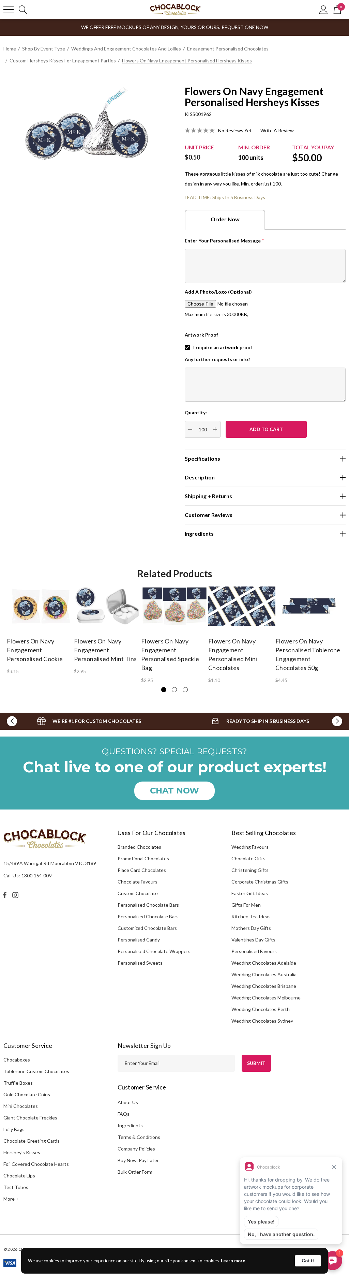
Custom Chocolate (138, 893)
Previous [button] (12, 721)
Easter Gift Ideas (249, 893)
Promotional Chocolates (143, 858)
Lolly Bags (14, 1129)
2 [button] (174, 689)
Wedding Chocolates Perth (260, 1009)
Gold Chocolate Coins (26, 1094)
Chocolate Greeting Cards (31, 1141)
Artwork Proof (201, 335)
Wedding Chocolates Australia (264, 974)
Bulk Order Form (135, 1172)
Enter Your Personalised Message (224, 240)
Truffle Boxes (18, 1083)
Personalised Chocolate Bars (148, 905)
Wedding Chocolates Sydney (262, 1021)
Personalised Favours (254, 951)
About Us (128, 1102)
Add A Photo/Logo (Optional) (218, 292)
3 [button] (185, 689)
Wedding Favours (250, 847)
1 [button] (163, 689)
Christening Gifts (250, 870)
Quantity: (196, 412)
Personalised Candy (139, 939)
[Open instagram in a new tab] (16, 895)
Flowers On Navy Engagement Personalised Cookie (35, 650)
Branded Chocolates (139, 847)
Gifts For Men (246, 905)
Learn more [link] (233, 1260)
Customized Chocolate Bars (147, 928)
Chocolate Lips (19, 1175)
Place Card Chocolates (142, 870)
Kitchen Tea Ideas (251, 916)
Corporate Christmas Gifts (259, 882)
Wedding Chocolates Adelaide (263, 963)
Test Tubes (15, 1187)
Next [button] (337, 721)
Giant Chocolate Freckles (30, 1117)
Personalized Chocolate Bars (148, 916)
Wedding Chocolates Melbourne (266, 997)
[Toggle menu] (8, 9)
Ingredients (130, 1125)
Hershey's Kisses (21, 1152)
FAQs (124, 1114)
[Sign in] (323, 9)
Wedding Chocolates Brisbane (263, 986)
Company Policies (136, 1149)
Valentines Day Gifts (253, 939)
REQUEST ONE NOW (245, 27)
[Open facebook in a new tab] (5, 895)
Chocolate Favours (137, 882)
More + (11, 1199)
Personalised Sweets (140, 963)
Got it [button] (308, 1260)
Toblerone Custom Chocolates (36, 1071)
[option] (40, 629)
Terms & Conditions (139, 1137)
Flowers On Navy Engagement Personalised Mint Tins (105, 650)
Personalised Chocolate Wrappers (154, 951)
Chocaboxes (16, 1060)
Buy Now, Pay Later (138, 1160)
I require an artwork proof (222, 347)
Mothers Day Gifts (251, 928)
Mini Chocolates (20, 1106)
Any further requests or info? (217, 359)
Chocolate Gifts (248, 858)
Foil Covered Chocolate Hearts (36, 1164)
